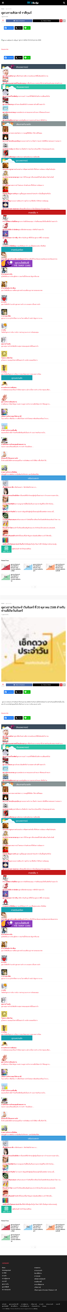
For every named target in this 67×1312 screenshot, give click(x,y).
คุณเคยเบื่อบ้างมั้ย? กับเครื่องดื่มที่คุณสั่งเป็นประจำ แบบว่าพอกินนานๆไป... (23, 432)
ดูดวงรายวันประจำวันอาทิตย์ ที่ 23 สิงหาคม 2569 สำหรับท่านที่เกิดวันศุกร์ (38, 568)
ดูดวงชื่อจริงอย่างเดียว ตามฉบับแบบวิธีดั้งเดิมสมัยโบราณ (31, 76)
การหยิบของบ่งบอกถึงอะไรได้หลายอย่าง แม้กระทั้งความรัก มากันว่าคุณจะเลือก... (26, 390)
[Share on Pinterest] (61, 20)
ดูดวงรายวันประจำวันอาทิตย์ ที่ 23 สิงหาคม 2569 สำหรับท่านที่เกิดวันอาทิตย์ (15, 568)
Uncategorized (6, 1270)
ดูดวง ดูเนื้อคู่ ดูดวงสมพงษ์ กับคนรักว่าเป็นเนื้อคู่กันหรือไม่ (33, 194)
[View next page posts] (35, 587)
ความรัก (4, 1275)
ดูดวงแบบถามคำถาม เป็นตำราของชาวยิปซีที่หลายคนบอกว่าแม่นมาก (40, 141)
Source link (4, 49)
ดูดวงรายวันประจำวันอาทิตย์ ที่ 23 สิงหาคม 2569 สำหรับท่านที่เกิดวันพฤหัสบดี (60, 568)
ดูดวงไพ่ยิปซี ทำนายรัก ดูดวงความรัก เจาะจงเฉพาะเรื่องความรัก (20, 304)
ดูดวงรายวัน (8, 9)
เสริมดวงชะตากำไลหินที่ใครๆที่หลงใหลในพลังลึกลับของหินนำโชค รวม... (38, 519)
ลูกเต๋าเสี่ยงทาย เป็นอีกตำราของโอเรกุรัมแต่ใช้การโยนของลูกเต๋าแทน (33, 149)
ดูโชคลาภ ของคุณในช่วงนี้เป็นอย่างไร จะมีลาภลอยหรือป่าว (19, 360)
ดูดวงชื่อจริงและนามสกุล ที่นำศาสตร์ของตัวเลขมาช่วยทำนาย (43, 83)
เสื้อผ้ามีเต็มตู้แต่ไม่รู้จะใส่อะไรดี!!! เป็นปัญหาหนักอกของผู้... (39, 544)
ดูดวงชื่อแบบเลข (8, 83)
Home (2, 9)
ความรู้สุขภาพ (6, 1278)
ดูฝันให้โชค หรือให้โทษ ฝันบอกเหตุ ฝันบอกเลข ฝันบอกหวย (39, 259)
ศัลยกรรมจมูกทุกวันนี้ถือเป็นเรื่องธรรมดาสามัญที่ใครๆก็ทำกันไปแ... (33, 504)
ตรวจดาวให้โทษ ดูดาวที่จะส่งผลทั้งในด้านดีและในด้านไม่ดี (36, 177)
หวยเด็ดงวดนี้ (38, 1281)
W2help (8, 1308)
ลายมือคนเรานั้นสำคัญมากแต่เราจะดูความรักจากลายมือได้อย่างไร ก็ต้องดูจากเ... (26, 404)
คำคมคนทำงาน (36, 1306)
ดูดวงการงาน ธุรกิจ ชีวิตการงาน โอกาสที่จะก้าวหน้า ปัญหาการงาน (21, 318)
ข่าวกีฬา (4, 1273)
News (3, 1267)
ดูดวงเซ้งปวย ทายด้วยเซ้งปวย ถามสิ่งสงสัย (27, 157)
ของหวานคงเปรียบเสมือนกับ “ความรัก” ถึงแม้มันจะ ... (17, 447)
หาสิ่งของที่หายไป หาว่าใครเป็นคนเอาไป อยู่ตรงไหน (34, 209)
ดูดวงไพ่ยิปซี (5, 1287)
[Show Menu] (3, 2)
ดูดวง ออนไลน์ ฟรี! (13, 1304)
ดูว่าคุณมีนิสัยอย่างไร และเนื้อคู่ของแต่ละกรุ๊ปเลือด (30, 246)
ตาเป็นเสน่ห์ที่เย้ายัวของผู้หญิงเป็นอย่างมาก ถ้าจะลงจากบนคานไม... (39, 495)
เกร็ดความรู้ (37, 1287)
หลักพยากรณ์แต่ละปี (39, 1279)
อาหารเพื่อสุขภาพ (39, 1284)
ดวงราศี (4, 1281)
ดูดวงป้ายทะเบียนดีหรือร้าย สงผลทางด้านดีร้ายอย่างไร (28, 104)
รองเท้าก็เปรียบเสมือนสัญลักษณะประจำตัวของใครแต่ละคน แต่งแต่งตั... (34, 528)
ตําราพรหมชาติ (6, 1289)
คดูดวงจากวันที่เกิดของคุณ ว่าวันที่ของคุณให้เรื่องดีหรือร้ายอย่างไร (37, 221)
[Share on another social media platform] (64, 20)
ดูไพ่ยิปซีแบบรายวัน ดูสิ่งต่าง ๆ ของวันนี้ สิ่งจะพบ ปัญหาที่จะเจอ (20, 276)
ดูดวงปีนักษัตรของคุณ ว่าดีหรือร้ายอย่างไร (31, 229)
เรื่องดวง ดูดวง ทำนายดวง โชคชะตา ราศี (45, 1290)
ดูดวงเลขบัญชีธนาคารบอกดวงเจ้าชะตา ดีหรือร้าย (31, 120)
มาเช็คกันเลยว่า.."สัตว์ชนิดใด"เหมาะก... (25, 487)
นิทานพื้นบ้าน (38, 1273)
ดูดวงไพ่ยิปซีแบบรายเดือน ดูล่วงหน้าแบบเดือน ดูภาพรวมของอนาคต (21, 290)
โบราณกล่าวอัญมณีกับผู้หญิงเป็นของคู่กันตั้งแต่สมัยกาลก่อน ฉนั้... (35, 512)
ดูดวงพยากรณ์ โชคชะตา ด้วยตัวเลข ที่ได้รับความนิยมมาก (26, 185)
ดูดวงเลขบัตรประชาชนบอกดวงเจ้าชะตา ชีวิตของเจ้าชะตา (32, 112)
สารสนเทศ (37, 1276)
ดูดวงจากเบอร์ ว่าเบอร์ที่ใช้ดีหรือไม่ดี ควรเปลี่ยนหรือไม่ (33, 96)
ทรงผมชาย (37, 1267)
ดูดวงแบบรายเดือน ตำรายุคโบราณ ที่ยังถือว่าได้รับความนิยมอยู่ (29, 201)
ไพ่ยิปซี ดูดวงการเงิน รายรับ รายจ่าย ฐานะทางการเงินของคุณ (20, 332)
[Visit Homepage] (33, 2)
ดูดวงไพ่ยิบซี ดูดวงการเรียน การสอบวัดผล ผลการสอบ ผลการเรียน (21, 374)
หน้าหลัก (4, 1304)
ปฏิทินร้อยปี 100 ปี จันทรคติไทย (21, 549)
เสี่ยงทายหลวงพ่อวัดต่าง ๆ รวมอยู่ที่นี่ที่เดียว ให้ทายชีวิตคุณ (24, 133)
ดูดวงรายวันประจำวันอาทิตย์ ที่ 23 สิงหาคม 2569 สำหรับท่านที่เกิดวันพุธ (15, 578)
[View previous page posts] (32, 587)
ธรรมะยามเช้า (38, 1270)
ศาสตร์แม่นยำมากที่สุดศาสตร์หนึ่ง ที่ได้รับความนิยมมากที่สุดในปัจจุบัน (34, 169)
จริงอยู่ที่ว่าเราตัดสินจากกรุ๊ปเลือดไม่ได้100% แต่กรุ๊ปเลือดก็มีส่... (20, 474)
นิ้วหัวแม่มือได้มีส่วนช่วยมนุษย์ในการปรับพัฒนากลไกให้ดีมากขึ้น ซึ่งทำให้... (24, 460)
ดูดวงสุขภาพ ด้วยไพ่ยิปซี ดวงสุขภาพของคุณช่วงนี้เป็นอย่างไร (19, 346)
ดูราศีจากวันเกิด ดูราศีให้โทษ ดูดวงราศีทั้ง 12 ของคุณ (33, 238)
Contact (44, 1306)
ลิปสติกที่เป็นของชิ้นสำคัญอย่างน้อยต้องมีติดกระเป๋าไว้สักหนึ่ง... (33, 536)
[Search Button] (64, 2)
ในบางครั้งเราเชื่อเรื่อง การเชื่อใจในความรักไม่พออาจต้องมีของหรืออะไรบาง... (25, 418)
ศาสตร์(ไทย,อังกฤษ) (19, 83)
